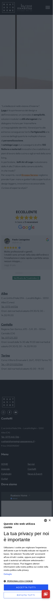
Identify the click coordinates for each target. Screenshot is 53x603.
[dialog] (26, 559)
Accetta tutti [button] (26, 587)
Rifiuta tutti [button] (26, 595)
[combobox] (45, 520)
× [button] (49, 520)
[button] (26, 581)
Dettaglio (8, 574)
